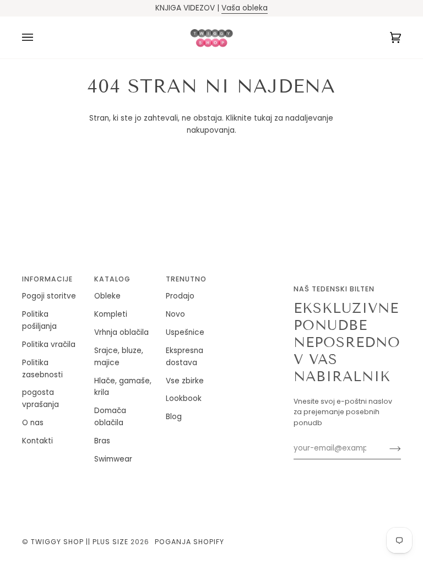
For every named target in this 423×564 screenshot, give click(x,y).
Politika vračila (48, 344)
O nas (33, 422)
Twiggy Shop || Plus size (79, 541)
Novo (175, 314)
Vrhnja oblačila (121, 332)
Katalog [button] (112, 279)
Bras (102, 441)
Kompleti (110, 314)
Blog (174, 416)
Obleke (107, 296)
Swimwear (113, 459)
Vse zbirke (185, 381)
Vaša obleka (244, 8)
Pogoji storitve (49, 296)
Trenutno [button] (186, 279)
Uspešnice (185, 332)
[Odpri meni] (38, 37)
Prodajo (180, 296)
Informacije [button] (47, 279)
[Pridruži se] (386, 448)
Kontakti (37, 441)
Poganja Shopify (189, 541)
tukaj (263, 118)
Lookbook (184, 398)
